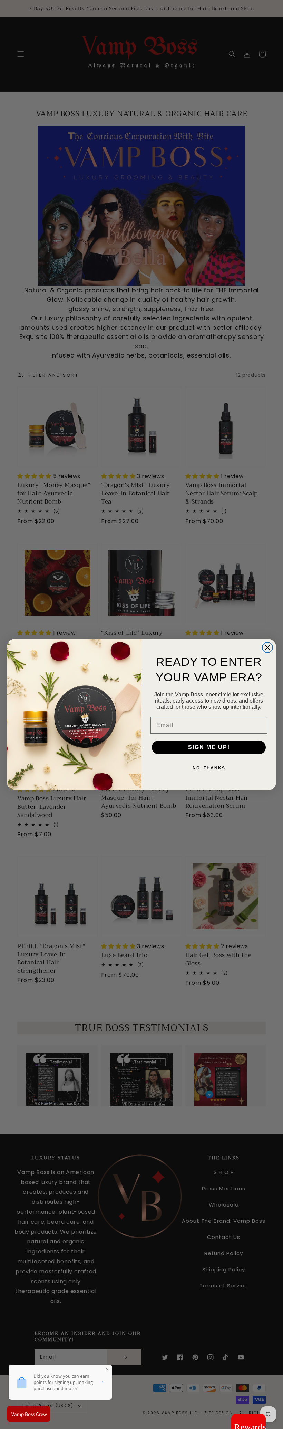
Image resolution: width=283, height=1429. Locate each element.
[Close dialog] (267, 647)
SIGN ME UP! (209, 747)
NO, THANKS (209, 768)
